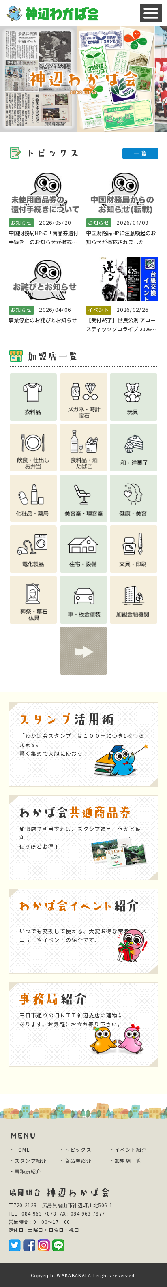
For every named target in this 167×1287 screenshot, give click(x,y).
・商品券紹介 (75, 1160)
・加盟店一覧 (125, 1160)
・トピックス (75, 1149)
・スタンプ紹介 (28, 1160)
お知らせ (21, 222)
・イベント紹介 (128, 1149)
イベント (98, 309)
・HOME (19, 1149)
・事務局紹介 (25, 1171)
